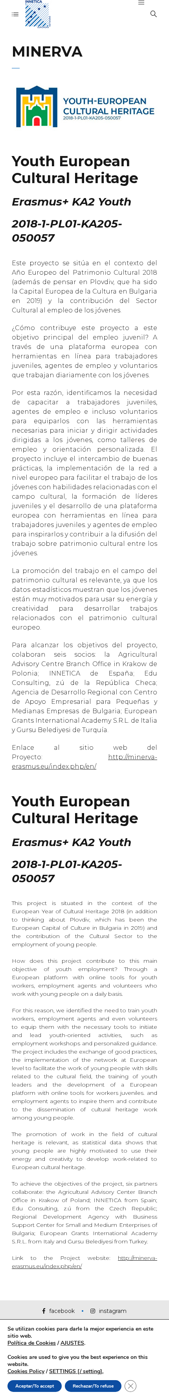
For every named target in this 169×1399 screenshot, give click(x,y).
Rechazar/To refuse (93, 1386)
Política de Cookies (31, 1343)
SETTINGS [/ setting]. (76, 1371)
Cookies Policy (25, 1371)
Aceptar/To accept (34, 1386)
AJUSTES (72, 1343)
